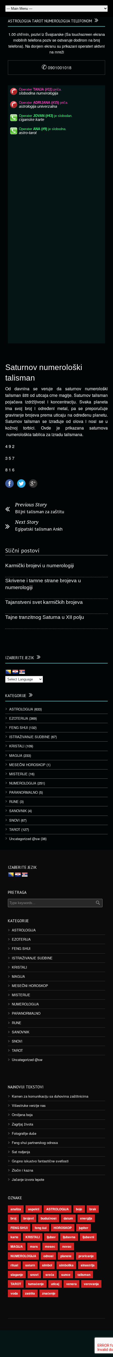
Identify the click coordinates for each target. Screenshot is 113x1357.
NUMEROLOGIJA (22, 783)
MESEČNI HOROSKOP (27, 764)
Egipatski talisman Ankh (39, 529)
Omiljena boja (22, 1114)
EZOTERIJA (18, 718)
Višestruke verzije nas (29, 1105)
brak (92, 1209)
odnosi (48, 1256)
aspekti (33, 1209)
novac (66, 1246)
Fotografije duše (24, 1133)
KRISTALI (16, 745)
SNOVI (14, 820)
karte (14, 1237)
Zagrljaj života (22, 1124)
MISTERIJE (18, 773)
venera (71, 1283)
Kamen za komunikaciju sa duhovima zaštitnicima (50, 1096)
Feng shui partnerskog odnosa (35, 1142)
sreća (49, 1274)
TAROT (14, 829)
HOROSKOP (63, 1227)
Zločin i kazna (22, 1170)
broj (13, 1218)
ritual (14, 1265)
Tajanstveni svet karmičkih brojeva (44, 602)
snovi (34, 1274)
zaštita (30, 1293)
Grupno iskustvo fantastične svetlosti (40, 1160)
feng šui (41, 1227)
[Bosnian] (8, 672)
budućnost (48, 1218)
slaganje (17, 1274)
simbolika (66, 1265)
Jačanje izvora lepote (28, 1179)
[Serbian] (22, 672)
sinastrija (88, 1265)
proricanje (86, 1256)
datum (68, 1218)
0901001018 (56, 68)
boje (79, 1209)
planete (65, 1256)
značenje (48, 1293)
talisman (84, 1274)
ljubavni (88, 1237)
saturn (30, 1265)
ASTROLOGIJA (21, 709)
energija (86, 1218)
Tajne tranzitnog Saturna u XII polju (44, 617)
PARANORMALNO (23, 792)
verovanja (91, 1283)
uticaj (55, 1283)
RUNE (14, 801)
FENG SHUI (18, 727)
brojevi (28, 1218)
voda (14, 1293)
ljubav (51, 1237)
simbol (47, 1265)
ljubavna (69, 1237)
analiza (16, 1209)
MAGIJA (15, 755)
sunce (65, 1274)
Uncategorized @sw (24, 838)
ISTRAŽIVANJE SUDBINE (29, 736)
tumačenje (36, 1283)
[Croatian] (15, 672)
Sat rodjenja (21, 1151)
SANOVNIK (18, 810)
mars (34, 1246)
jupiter (83, 1227)
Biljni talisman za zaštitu (39, 512)
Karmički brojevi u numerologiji (39, 565)
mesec (50, 1246)
